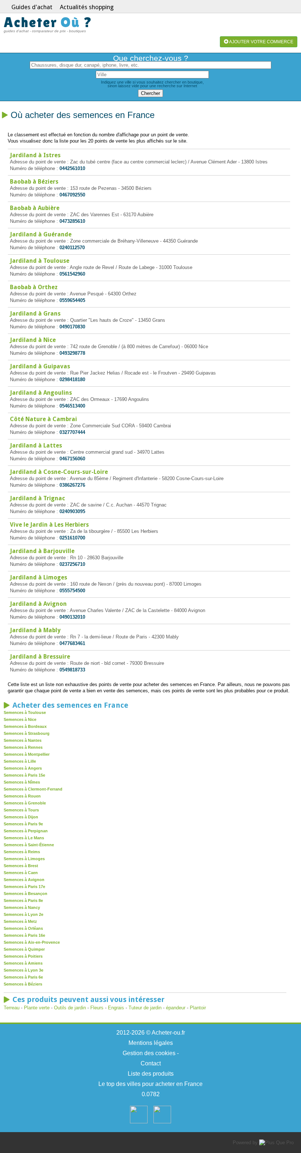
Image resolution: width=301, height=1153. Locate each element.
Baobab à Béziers (34, 181)
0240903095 (72, 511)
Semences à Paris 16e (24, 935)
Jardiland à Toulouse (39, 260)
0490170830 (72, 326)
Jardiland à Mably (35, 630)
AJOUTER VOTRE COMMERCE (260, 41)
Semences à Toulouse (25, 712)
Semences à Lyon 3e (23, 970)
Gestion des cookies (149, 1053)
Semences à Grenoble (25, 803)
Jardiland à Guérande (41, 234)
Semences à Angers (23, 768)
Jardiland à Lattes (36, 445)
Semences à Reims (22, 852)
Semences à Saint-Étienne (29, 845)
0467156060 (72, 458)
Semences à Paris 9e (23, 824)
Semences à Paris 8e (23, 900)
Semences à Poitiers (23, 956)
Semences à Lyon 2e (23, 914)
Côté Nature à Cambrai (43, 419)
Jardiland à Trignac (37, 498)
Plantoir (198, 1007)
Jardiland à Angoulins (41, 392)
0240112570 (72, 247)
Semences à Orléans (23, 928)
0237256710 (72, 564)
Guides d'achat (31, 7)
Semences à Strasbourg (27, 733)
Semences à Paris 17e (24, 886)
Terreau (11, 1007)
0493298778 (72, 353)
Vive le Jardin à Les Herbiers (49, 524)
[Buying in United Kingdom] (162, 1121)
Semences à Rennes (23, 747)
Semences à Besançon (25, 893)
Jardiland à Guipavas (40, 366)
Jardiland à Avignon (38, 603)
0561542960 (72, 274)
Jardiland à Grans (35, 313)
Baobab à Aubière (34, 208)
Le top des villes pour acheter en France (150, 1084)
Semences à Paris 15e (24, 775)
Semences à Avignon (24, 879)
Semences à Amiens (23, 963)
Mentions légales (150, 1043)
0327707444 (72, 432)
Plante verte (37, 1007)
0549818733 (72, 670)
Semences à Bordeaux (25, 726)
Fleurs (97, 1007)
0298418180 (72, 379)
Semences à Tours (21, 810)
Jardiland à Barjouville (42, 551)
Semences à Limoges (24, 859)
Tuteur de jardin (145, 1007)
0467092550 (72, 195)
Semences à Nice (20, 719)
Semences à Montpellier (27, 754)
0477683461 (72, 643)
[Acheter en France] (139, 1121)
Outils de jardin (70, 1007)
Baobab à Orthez (34, 287)
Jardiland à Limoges (38, 577)
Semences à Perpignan (26, 831)
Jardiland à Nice (33, 339)
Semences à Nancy (22, 907)
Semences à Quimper (24, 949)
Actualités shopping (87, 7)
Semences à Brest (21, 865)
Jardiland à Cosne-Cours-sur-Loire (59, 471)
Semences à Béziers (23, 984)
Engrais (116, 1007)
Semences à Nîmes (22, 782)
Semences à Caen (21, 872)
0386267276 (72, 485)
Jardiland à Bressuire (40, 656)
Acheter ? (48, 22)
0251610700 (72, 538)
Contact (151, 1063)
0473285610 (72, 221)
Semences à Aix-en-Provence (32, 942)
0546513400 (72, 406)
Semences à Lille (20, 761)
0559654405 (72, 300)
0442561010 (72, 168)
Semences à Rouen (22, 796)
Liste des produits (151, 1074)
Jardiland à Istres (35, 155)
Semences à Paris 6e (23, 977)
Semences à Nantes (22, 740)
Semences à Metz (20, 921)
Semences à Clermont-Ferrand (33, 789)
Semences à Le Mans (24, 838)
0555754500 (72, 590)
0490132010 (72, 617)
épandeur (176, 1007)
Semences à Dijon (21, 817)
